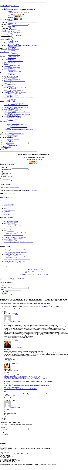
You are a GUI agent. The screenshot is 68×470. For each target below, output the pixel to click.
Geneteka (14, 29)
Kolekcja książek (12, 53)
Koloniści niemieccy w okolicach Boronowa (14, 225)
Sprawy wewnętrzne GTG (15, 65)
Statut (9, 18)
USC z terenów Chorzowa (15, 32)
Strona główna (3, 303)
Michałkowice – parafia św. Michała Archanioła (15, 232)
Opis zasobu (14, 34)
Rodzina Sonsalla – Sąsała (10, 239)
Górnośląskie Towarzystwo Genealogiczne (34, 2)
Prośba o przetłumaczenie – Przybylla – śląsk (14, 261)
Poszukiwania (11, 74)
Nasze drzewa (11, 70)
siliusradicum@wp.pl (9, 449)
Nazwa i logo (11, 15)
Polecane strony (12, 50)
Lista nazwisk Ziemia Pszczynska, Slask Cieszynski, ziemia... (18, 242)
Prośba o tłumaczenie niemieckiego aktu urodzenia (16, 252)
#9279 (16, 314)
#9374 (16, 400)
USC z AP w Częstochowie (15, 35)
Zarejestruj (3, 176)
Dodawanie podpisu (13, 79)
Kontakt (10, 21)
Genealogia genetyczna (14, 71)
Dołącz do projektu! (13, 49)
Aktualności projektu (13, 44)
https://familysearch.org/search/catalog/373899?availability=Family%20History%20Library (26, 385)
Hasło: (3, 171)
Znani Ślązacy (12, 58)
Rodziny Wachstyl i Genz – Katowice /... (13, 235)
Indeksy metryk (12, 27)
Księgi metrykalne (13, 26)
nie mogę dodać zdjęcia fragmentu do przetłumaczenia (17, 259)
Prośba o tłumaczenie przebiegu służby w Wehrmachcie (17, 256)
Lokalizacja (11, 20)
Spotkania (10, 12)
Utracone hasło (10, 176)
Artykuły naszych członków (15, 61)
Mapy (9, 59)
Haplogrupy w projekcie (14, 46)
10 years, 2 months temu (40, 306)
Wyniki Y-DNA (12, 47)
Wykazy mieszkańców (14, 55)
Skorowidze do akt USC (14, 41)
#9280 (16, 340)
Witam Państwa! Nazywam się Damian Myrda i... (15, 237)
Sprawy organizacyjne (14, 68)
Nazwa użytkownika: (6, 169)
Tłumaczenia (11, 76)
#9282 (16, 363)
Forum (6, 64)
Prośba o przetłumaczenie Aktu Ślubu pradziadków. (16, 249)
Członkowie (11, 11)
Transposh (53, 464)
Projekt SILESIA (8, 43)
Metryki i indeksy (9, 24)
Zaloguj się (5, 174)
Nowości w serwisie (20, 30)
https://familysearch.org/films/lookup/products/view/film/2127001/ (20, 389)
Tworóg (5, 230)
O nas (5, 8)
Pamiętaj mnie (7, 173)
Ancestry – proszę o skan (9, 223)
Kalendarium (11, 17)
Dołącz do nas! (8, 80)
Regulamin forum (13, 23)
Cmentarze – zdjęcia (13, 56)
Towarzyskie (11, 77)
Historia (10, 73)
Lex (4, 228)
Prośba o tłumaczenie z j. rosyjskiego (12, 254)
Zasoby (6, 52)
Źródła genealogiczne (14, 67)
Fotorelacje (14, 14)
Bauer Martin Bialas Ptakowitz (11, 221)
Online (6, 197)
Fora (9, 303)
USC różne (11, 38)
